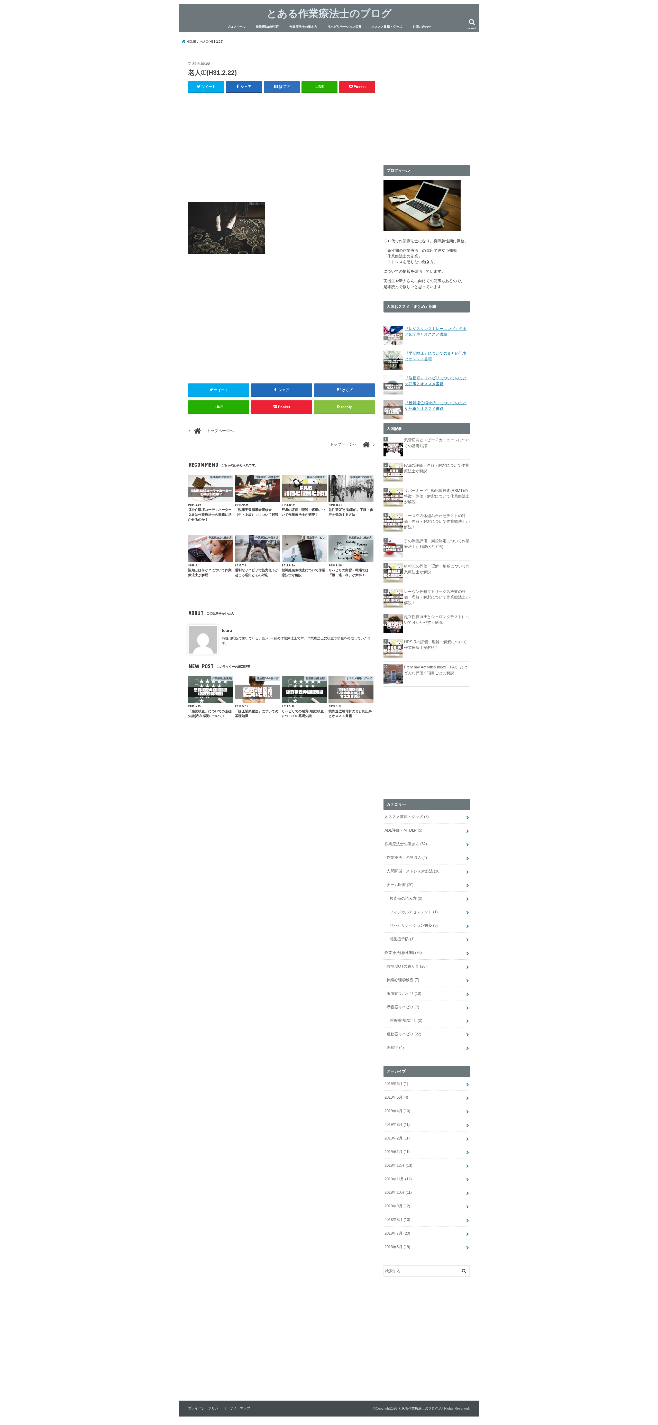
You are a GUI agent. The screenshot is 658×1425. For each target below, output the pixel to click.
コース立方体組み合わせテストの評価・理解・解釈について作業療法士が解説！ (437, 521)
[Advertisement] (281, 147)
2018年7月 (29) (397, 1233)
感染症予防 (402, 939)
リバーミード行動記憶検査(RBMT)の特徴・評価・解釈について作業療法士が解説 (437, 496)
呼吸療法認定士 (406, 1020)
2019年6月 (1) (396, 1084)
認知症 (395, 1047)
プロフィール (236, 27)
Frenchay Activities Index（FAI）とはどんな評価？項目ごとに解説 (435, 670)
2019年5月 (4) (396, 1097)
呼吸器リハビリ (403, 1007)
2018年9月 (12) (397, 1206)
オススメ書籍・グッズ (386, 27)
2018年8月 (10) (397, 1220)
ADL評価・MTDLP (403, 830)
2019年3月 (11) (397, 1125)
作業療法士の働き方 (303, 27)
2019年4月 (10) (397, 1111)
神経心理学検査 (403, 980)
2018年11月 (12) (398, 1179)
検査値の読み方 (406, 898)
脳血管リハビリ (404, 993)
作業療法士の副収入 (407, 858)
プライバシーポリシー (205, 1408)
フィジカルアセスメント (414, 912)
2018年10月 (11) (398, 1192)
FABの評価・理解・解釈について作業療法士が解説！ (436, 468)
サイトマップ (240, 1408)
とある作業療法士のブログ (329, 13)
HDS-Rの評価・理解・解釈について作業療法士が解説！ (435, 645)
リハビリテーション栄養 (344, 27)
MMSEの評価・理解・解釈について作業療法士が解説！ (437, 569)
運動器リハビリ (404, 1034)
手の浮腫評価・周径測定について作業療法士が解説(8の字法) (437, 544)
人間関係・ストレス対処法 (414, 871)
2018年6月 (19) (397, 1247)
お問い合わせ (422, 27)
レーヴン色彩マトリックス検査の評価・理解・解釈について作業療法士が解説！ (437, 597)
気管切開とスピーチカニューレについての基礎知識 (437, 443)
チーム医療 (400, 885)
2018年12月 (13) (398, 1165)
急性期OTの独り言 (407, 966)
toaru (227, 630)
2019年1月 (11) (397, 1152)
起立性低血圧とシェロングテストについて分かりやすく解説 (437, 619)
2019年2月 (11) (397, 1138)
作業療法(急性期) (267, 27)
